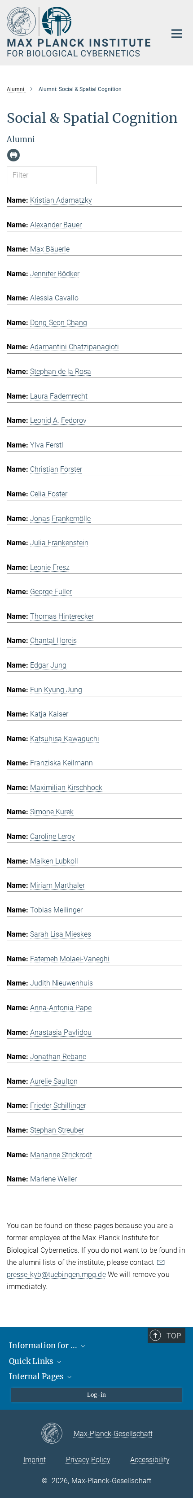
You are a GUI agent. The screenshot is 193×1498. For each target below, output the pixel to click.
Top (174, 1335)
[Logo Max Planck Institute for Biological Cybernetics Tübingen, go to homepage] (80, 31)
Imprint (34, 1459)
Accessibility (150, 1459)
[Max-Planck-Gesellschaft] (57, 1434)
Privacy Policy (88, 1459)
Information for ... (44, 1345)
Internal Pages (37, 1376)
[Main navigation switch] (177, 34)
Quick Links (32, 1361)
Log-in (96, 1394)
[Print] (13, 155)
